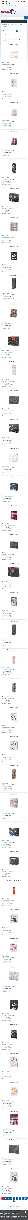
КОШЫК (16, 5)
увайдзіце (8, 65)
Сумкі (5, 26)
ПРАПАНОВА (14, 24)
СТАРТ (3, 5)
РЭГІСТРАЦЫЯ (12, 5)
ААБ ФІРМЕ (11, 1206)
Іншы (21, 24)
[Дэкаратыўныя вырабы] (8, 14)
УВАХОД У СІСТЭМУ (7, 5)
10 (14, 1200)
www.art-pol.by (5, 24)
